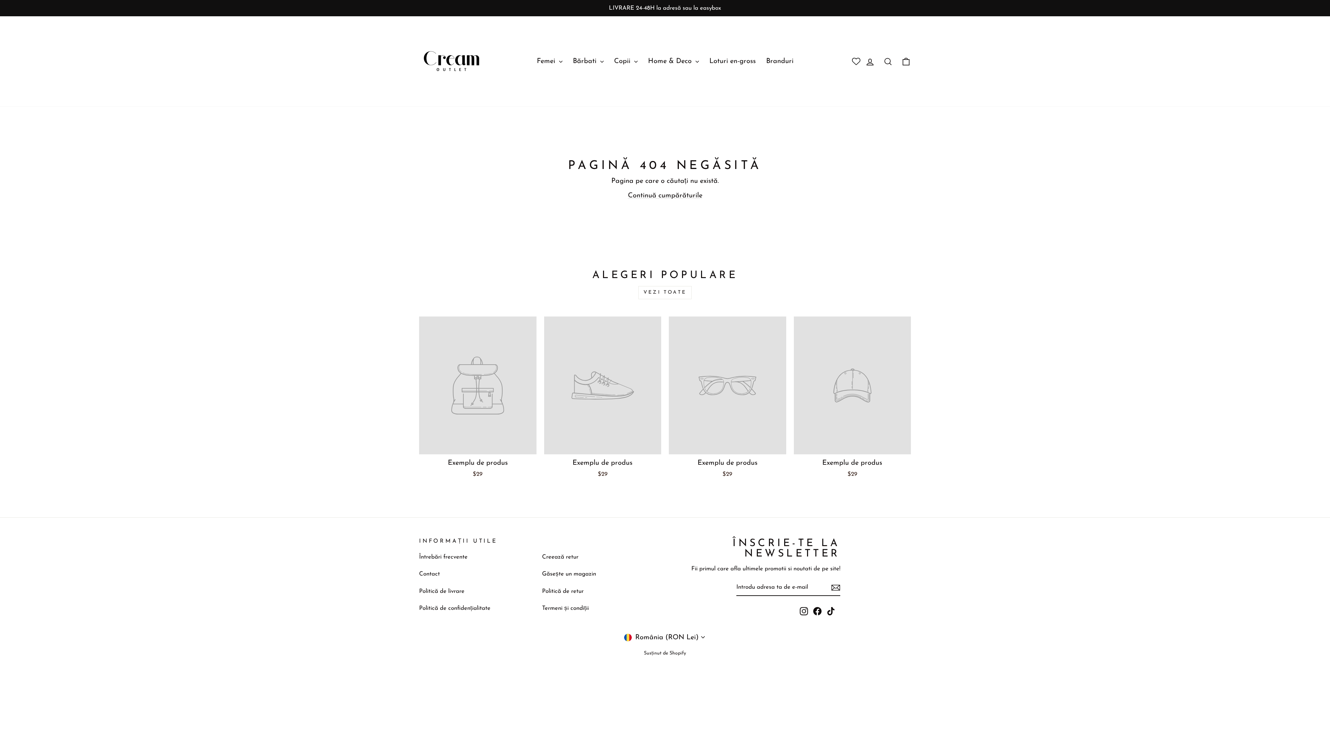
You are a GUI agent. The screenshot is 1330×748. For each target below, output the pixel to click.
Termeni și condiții (565, 608)
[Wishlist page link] (853, 61)
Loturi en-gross (732, 61)
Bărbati (585, 61)
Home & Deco (671, 61)
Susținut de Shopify (665, 653)
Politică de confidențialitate (454, 608)
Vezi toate (665, 292)
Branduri (779, 61)
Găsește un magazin (569, 574)
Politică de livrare (441, 591)
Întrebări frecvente (443, 557)
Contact (429, 574)
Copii (623, 61)
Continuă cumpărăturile (665, 195)
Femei (547, 61)
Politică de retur (563, 591)
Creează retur (560, 557)
